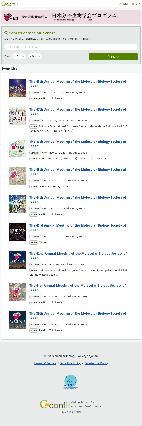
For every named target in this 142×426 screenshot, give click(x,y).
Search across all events (32, 32)
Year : (7, 56)
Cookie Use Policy (96, 363)
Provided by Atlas (71, 412)
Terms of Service (45, 363)
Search (115, 56)
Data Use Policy (70, 363)
